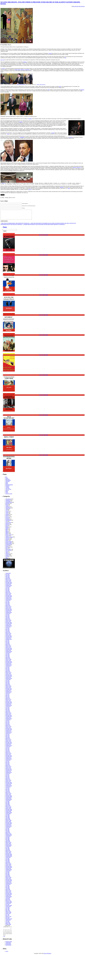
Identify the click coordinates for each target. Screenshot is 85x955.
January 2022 (8, 634)
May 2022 (7, 630)
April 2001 (7, 898)
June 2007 (7, 829)
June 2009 (7, 802)
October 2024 (8, 597)
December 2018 (8, 675)
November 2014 (8, 729)
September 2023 (8, 612)
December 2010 (8, 782)
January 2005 (8, 852)
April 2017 (7, 697)
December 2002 (8, 879)
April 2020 (7, 657)
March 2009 (7, 805)
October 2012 (8, 757)
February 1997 (8, 916)
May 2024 (7, 603)
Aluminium (7, 500)
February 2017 (8, 699)
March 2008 (7, 819)
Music (6, 491)
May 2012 (7, 763)
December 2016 (8, 701)
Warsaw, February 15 (77, 167)
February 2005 (8, 851)
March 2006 (7, 841)
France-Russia (8, 520)
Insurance (7, 523)
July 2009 (7, 801)
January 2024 (8, 607)
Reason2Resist (8, 944)
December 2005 (8, 845)
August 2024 (8, 600)
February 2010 (8, 793)
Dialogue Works (8, 941)
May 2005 (7, 848)
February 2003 (8, 877)
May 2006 (7, 839)
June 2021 (7, 641)
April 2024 (7, 604)
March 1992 (7, 923)
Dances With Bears (47, 953)
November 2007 (8, 823)
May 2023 (7, 616)
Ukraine (7, 554)
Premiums (7, 485)
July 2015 (7, 720)
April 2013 (7, 751)
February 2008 (8, 820)
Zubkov (7, 558)
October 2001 (8, 895)
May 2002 (7, 887)
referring (70, 137)
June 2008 (7, 815)
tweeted (50, 53)
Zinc (6, 557)
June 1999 (7, 908)
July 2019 (7, 667)
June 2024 (7, 602)
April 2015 (7, 724)
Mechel (6, 528)
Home (5, 227)
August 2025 (8, 586)
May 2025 (7, 589)
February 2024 (8, 606)
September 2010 (8, 785)
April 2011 (7, 777)
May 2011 (7, 776)
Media (6, 529)
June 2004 (7, 859)
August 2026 (8, 573)
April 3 (3, 183)
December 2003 (8, 866)
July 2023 (7, 614)
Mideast (7, 531)
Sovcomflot (7, 547)
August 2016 (8, 706)
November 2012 (8, 756)
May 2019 (7, 669)
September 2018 (8, 678)
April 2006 (7, 840)
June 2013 (7, 748)
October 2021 (8, 638)
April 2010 (7, 791)
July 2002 (7, 885)
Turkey (6, 552)
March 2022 (7, 632)
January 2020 (8, 660)
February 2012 (8, 766)
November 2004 (8, 855)
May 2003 (7, 874)
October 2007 (8, 824)
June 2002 (7, 886)
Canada (6, 505)
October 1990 (8, 924)
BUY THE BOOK (43, 255)
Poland (6, 540)
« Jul (4, 936)
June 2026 (7, 575)
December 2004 (8, 853)
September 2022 (8, 625)
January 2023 (8, 621)
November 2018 (8, 676)
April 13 (3, 68)
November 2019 (8, 662)
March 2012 (7, 765)
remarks (20, 121)
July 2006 (7, 837)
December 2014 (8, 728)
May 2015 (7, 723)
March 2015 (7, 725)
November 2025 (8, 583)
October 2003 (8, 868)
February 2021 (8, 645)
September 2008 (8, 812)
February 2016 (8, 713)
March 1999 (7, 911)
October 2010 (8, 784)
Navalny (7, 535)
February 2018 (8, 686)
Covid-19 (7, 511)
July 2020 (7, 653)
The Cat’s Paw (8, 489)
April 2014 (7, 737)
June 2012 (7, 762)
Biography (7, 503)
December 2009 (8, 795)
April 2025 (7, 591)
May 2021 (7, 642)
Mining (6, 533)
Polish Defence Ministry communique (22, 69)
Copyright (7, 488)
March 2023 (7, 619)
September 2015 (8, 718)
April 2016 (7, 710)
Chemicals (7, 506)
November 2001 (8, 894)
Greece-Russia (8, 522)
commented (22, 137)
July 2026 (7, 574)
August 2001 (8, 897)
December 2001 (8, 893)
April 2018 (7, 683)
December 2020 (8, 648)
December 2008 (8, 809)
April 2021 (7, 643)
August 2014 (8, 733)
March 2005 (7, 850)
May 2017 (7, 696)
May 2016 (7, 709)
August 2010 (8, 786)
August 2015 (8, 719)
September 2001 (8, 896)
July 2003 (7, 871)
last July (30, 189)
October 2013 (8, 744)
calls (48, 89)
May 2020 (7, 655)
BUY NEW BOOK (43, 235)
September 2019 (8, 664)
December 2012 (8, 755)
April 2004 (7, 861)
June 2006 (7, 838)
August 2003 (8, 870)
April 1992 (7, 922)
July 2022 (7, 628)
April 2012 (7, 764)
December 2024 (8, 595)
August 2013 (8, 746)
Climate (7, 509)
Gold (6, 521)
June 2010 (7, 789)
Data (69, 188)
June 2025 (7, 588)
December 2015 (8, 715)
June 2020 (7, 654)
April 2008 (7, 818)
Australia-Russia (8, 502)
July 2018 (7, 680)
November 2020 (8, 649)
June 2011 (7, 775)
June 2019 (7, 668)
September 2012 (8, 758)
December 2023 (8, 609)
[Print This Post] (75, 6)
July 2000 (7, 904)
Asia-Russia (7, 501)
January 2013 (8, 754)
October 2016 (8, 704)
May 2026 (7, 576)
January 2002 (8, 891)
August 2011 (8, 773)
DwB (6, 515)
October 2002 (8, 881)
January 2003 (8, 878)
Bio (6, 476)
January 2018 (8, 687)
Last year (2, 59)
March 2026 (7, 578)
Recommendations (9, 484)
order (60, 86)
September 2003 (8, 869)
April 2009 (7, 804)
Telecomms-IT (8, 549)
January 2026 (8, 581)
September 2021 (8, 639)
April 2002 (7, 888)
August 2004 (8, 857)
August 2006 (8, 836)
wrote (8, 133)
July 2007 (7, 828)
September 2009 (8, 799)
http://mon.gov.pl (21, 84)
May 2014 (7, 736)
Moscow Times (8, 534)
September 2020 (8, 651)
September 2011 (8, 772)
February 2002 (8, 890)
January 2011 (8, 781)
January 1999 (8, 913)
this (65, 57)
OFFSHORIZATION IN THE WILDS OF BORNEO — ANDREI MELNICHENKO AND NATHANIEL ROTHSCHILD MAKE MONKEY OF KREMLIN (32, 224)
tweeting (30, 118)
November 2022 (8, 623)
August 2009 (8, 800)
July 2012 (7, 761)
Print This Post (82, 6)
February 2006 (8, 842)
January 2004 (8, 865)
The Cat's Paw (8, 550)
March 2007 (7, 832)
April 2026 (7, 577)
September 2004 (8, 856)
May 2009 (7, 803)
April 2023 (7, 617)
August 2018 (8, 679)
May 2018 (7, 682)
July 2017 (7, 694)
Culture (6, 512)
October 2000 (8, 903)
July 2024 (7, 601)
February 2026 (8, 579)
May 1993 (7, 917)
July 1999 (7, 907)
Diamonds (7, 514)
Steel (6, 548)
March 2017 (7, 698)
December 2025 (8, 582)
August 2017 (8, 692)
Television (7, 481)
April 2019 (7, 670)
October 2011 (8, 771)
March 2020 (7, 658)
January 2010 (8, 794)
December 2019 (8, 661)
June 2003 (7, 872)
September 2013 (8, 745)
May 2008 (7, 817)
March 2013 (7, 752)
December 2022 (8, 622)
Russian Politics (8, 543)
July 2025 (7, 587)
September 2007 (8, 825)
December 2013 (8, 742)
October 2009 (8, 798)
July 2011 (7, 774)
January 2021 (8, 647)
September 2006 (8, 834)
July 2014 (7, 734)
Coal (6, 510)
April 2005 (7, 849)
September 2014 (8, 732)
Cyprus (6, 513)
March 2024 (7, 605)
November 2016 (8, 702)
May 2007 (7, 830)
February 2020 (8, 659)
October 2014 (8, 730)
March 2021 (7, 644)
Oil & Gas (7, 538)
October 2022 (8, 624)
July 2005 (7, 847)
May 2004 (7, 860)
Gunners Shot (8, 943)
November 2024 (8, 596)
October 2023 (8, 611)
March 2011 (7, 779)
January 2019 (8, 673)
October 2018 (8, 677)
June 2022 (7, 629)
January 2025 (8, 594)
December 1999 (8, 905)
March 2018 (7, 685)
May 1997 (7, 915)
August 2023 (8, 613)
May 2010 (7, 790)
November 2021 (8, 636)
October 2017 (8, 690)
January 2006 (8, 843)
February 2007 (8, 833)
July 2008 (7, 814)
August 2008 (8, 813)
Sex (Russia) (7, 544)
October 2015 (8, 717)
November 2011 (8, 770)
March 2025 (7, 592)
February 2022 (8, 633)
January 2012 (8, 767)
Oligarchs (7, 539)
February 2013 (8, 753)
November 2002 (8, 880)
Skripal (6, 545)
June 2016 (7, 708)
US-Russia (7, 556)
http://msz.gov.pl (41, 84)
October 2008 (8, 811)
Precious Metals (8, 541)
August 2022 (8, 626)
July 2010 (7, 787)
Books (6, 478)
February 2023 (8, 620)
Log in (6, 951)
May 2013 (7, 749)
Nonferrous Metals (9, 536)
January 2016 (8, 714)
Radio (6, 482)
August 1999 (8, 906)
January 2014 (8, 740)
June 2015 (7, 721)
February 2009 (8, 806)
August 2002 (8, 884)
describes (82, 89)
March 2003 (7, 876)
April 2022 (7, 631)
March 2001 (7, 899)
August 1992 (8, 919)
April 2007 (7, 831)
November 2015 (8, 716)
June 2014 (7, 735)
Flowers (7, 490)
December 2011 (8, 768)
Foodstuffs (7, 519)
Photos (6, 483)
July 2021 (7, 640)
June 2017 (7, 695)
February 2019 (8, 672)
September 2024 (8, 598)
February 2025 (8, 593)
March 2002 (7, 889)
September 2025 (8, 585)
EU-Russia (7, 516)
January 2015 (8, 727)
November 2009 (8, 796)
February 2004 (8, 864)
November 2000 (8, 902)
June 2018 (7, 681)
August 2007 (8, 827)
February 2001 (8, 900)
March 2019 (7, 671)
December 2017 (8, 688)
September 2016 (8, 705)
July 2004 (7, 858)
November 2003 (8, 867)
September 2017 (8, 691)
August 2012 (8, 760)
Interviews (7, 479)
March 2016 (7, 711)
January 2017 (8, 700)
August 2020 (8, 652)
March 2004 (7, 862)
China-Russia (8, 507)
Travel (6, 492)
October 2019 (8, 663)
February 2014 (8, 739)
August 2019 (8, 666)
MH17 (6, 530)
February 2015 (8, 726)
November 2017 (8, 689)
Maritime (7, 526)
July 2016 (7, 707)
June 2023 (7, 615)
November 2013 (8, 743)
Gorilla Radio (8, 942)
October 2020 (8, 650)
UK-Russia (7, 553)
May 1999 (7, 909)
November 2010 (8, 783)
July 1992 (7, 921)
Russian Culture (8, 542)
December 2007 (8, 822)
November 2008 (8, 810)
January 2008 (8, 821)
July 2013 (7, 747)
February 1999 (8, 912)
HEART (61, 187)
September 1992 (8, 918)
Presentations (8, 480)
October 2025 (8, 584)
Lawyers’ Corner (8, 493)
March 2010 (7, 792)
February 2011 (8, 780)
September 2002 (8, 883)
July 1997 (7, 914)
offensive (25, 61)
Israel (6, 525)
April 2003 (7, 875)
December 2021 (8, 635)
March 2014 (7, 738)
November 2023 (8, 610)
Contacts (7, 486)
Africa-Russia (8, 498)
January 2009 (8, 808)
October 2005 (8, 846)
